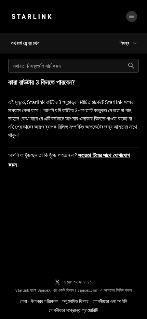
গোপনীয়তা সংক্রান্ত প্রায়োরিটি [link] (73, 310)
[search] (131, 66)
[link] (31, 16)
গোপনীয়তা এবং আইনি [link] (110, 301)
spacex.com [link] (88, 290)
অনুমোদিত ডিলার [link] (75, 301)
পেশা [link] (23, 301)
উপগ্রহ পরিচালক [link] (44, 301)
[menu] (131, 16)
